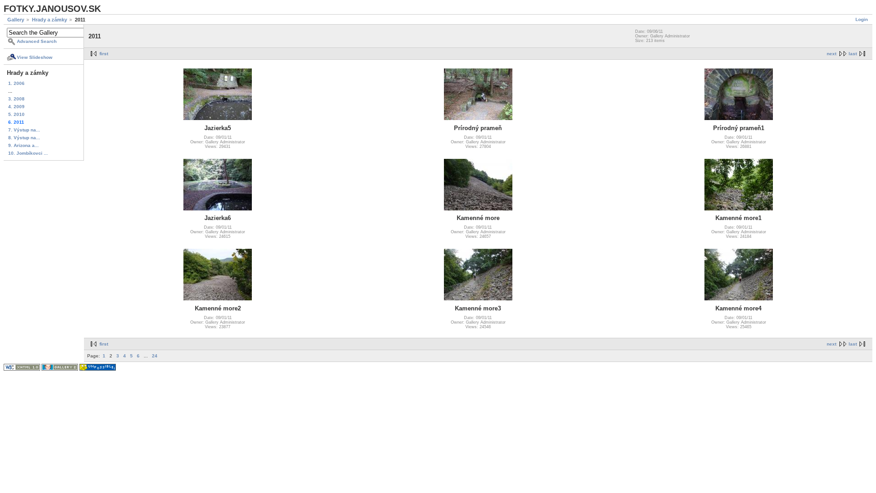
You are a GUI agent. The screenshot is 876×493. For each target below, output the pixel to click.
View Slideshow (34, 57)
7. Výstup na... (24, 129)
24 (154, 355)
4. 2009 (16, 106)
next (831, 53)
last (853, 53)
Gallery (15, 19)
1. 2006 (16, 83)
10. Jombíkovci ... (28, 153)
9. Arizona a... (23, 145)
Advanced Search (37, 41)
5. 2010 (16, 114)
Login (861, 19)
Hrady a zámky (49, 19)
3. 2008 (16, 98)
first (103, 53)
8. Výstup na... (24, 137)
